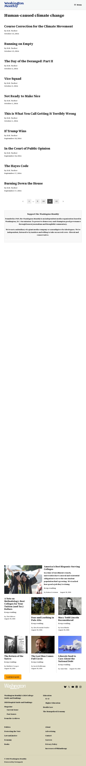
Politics (7, 727)
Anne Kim (63, 669)
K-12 (47, 699)
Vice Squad (12, 78)
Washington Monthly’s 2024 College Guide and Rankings (18, 696)
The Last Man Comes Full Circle (42, 657)
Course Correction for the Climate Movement (38, 26)
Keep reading (50, 588)
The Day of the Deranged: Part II (28, 61)
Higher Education (52, 703)
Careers (48, 740)
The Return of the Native (13, 657)
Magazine (8, 707)
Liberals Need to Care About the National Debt (67, 659)
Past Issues (11, 714)
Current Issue (12, 710)
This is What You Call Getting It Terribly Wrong (40, 113)
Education (47, 695)
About (48, 727)
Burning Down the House (23, 183)
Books (6, 744)
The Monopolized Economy (54, 711)
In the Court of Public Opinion (27, 148)
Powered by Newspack (13, 762)
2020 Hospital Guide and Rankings (18, 702)
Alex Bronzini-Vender (41, 628)
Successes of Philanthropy (56, 748)
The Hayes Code (16, 166)
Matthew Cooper (12, 666)
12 (56, 201)
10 (43, 201)
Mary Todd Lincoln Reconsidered (68, 619)
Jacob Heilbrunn (39, 666)
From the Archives (12, 718)
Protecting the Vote (12, 731)
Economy (8, 740)
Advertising (50, 731)
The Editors (10, 616)
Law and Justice (10, 736)
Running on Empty (18, 44)
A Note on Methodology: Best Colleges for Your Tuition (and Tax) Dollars (14, 603)
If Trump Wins (15, 131)
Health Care (48, 707)
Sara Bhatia (64, 628)
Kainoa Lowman (52, 592)
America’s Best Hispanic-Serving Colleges (62, 568)
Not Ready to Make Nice (22, 96)
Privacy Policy (51, 744)
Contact (48, 736)
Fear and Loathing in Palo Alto (42, 619)
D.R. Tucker (12, 30)
